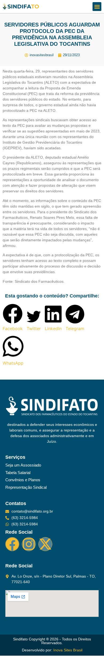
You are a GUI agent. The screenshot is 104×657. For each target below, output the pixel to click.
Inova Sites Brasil (67, 650)
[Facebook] (12, 544)
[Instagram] (29, 544)
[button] (97, 6)
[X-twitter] (45, 544)
